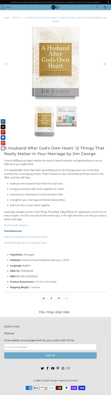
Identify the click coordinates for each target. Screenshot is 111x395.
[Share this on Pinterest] (59, 298)
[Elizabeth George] (55, 7)
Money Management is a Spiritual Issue (25, 242)
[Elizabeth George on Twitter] (42, 368)
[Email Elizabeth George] (68, 368)
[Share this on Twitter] (44, 298)
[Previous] (6, 64)
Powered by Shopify (68, 380)
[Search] (97, 7)
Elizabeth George (49, 380)
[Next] (104, 64)
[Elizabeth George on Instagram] (63, 368)
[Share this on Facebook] (51, 298)
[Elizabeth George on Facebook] (48, 368)
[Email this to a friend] (66, 298)
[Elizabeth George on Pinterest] (58, 368)
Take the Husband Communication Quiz (26, 237)
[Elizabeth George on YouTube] (53, 368)
